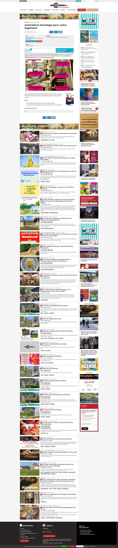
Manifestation (58, 288)
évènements (65, 472)
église (42, 313)
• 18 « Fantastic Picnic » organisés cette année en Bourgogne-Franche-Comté (89, 48)
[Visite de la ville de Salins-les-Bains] (29, 346)
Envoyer (85, 428)
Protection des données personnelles (29, 533)
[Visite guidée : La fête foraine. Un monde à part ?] (29, 148)
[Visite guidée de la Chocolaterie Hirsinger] (29, 441)
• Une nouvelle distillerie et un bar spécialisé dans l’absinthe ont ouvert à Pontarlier (88, 53)
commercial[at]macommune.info (49, 532)
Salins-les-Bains (44, 304)
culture (50, 488)
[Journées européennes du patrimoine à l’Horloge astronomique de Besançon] (29, 262)
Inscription (85, 203)
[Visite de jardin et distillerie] (29, 359)
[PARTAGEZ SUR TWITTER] (53, 32)
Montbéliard (43, 273)
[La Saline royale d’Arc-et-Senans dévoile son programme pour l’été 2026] (29, 467)
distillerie (42, 362)
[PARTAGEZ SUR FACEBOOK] (50, 32)
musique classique (72, 472)
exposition (59, 488)
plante (56, 338)
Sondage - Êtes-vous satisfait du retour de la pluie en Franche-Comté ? (89, 412)
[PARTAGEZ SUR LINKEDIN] (56, 32)
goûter (46, 338)
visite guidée (51, 313)
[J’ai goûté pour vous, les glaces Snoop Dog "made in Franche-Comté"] (89, 94)
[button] (95, 1)
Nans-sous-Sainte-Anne (45, 505)
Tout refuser (72, 546)
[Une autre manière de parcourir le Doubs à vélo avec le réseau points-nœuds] (89, 276)
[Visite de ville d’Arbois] (29, 371)
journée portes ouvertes (54, 212)
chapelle (42, 404)
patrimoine (46, 313)
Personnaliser (80, 546)
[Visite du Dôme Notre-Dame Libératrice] (29, 397)
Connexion (93, 203)
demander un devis (49, 536)
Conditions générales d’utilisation (28, 538)
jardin (46, 362)
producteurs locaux (59, 517)
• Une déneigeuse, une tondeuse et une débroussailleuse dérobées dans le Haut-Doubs (88, 57)
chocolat (42, 446)
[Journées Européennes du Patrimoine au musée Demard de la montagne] (29, 236)
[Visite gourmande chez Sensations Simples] (29, 333)
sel (47, 433)
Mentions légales (24, 536)
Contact (22, 528)
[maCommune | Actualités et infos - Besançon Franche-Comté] (59, 5)
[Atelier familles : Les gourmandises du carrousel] (29, 455)
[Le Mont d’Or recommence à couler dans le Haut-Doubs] (89, 170)
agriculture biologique (44, 212)
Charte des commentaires (26, 531)
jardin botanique (51, 338)
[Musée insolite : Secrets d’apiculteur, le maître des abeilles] (29, 160)
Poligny (42, 408)
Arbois (41, 317)
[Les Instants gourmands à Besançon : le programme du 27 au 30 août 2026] (29, 292)
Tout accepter (64, 546)
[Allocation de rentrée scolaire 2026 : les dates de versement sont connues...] (89, 324)
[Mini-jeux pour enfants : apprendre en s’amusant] (29, 136)
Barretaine (43, 329)
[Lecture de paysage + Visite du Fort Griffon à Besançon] (29, 190)
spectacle (53, 473)
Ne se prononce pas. (87, 419)
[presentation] (69, 89)
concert (52, 472)
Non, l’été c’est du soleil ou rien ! (89, 418)
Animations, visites (35, 22)
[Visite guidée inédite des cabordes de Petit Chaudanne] (29, 249)
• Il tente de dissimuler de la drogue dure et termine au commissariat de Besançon (88, 66)
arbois (42, 375)
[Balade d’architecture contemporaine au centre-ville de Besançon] (29, 174)
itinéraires (48, 181)
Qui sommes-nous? (25, 530)
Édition (61, 7)
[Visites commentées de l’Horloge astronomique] (29, 497)
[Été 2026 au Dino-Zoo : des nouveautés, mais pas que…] (89, 212)
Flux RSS (23, 534)
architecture (43, 181)
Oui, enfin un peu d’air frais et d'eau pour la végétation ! (89, 416)
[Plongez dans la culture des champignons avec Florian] (29, 510)
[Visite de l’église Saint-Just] (29, 321)
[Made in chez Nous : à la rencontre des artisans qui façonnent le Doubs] (89, 135)
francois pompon (65, 488)
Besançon (27, 22)
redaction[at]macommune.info (49, 529)
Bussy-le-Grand (44, 216)
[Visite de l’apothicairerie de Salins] (29, 383)
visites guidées (43, 501)
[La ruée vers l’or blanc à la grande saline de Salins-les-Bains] (29, 425)
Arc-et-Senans (43, 462)
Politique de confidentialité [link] (89, 546)
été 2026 (60, 472)
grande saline (43, 433)
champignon (43, 517)
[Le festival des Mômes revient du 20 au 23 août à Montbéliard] (29, 278)
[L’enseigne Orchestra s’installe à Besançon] (89, 252)
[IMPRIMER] (61, 32)
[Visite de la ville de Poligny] (29, 412)
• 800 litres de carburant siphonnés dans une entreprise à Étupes (88, 62)
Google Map (39, 41)
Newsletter (24, 540)
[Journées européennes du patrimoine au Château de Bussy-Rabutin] (29, 221)
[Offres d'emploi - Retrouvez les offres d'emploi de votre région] (89, 112)
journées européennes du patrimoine (47, 228)
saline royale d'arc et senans (46, 473)
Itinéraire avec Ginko (30, 41)
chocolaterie (47, 446)
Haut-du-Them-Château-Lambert (47, 144)
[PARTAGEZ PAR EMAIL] (58, 32)
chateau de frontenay (44, 488)
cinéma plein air (47, 472)
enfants (42, 338)
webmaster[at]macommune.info (49, 544)
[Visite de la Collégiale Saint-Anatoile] (29, 308)
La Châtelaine (43, 354)
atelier (42, 472)
